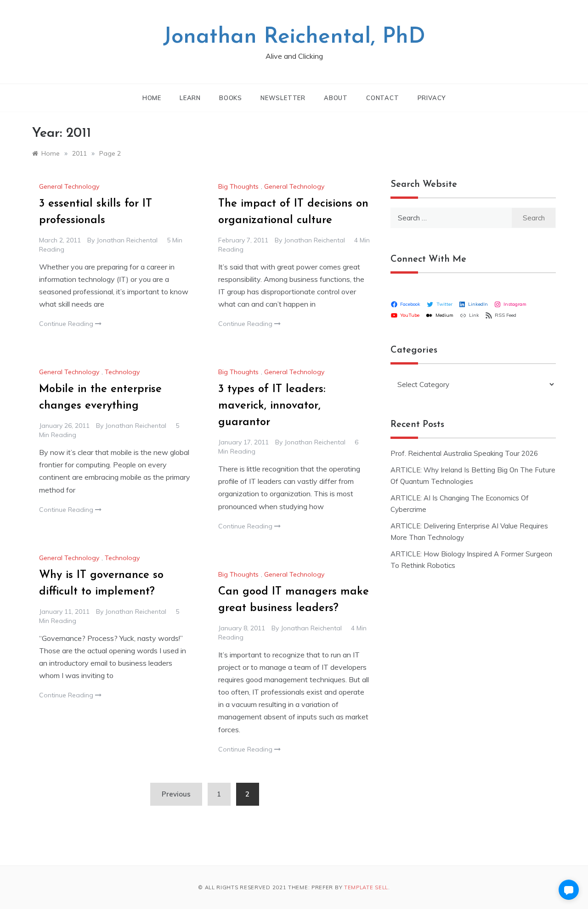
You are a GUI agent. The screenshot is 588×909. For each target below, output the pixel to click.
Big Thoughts (238, 186)
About (336, 97)
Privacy (432, 97)
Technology (122, 372)
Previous (176, 794)
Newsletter (282, 97)
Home (151, 97)
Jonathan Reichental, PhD (294, 37)
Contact (382, 97)
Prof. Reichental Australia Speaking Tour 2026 (464, 453)
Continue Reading (67, 324)
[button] (569, 890)
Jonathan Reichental (127, 240)
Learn (190, 97)
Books (230, 97)
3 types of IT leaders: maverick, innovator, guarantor (271, 406)
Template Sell (366, 887)
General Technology (69, 186)
